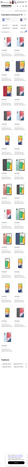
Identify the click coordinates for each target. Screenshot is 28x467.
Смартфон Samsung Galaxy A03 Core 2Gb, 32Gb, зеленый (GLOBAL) (19, 178)
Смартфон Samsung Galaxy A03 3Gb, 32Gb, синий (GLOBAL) (20, 276)
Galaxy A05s (23, 25)
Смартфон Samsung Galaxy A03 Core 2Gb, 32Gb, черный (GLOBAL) (6, 178)
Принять (16, 462)
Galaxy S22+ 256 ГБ (6, 364)
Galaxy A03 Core (6, 28)
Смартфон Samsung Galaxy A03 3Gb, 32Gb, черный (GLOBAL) (19, 153)
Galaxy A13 (23, 28)
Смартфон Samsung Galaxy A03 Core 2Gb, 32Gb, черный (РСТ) (19, 202)
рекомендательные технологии (15, 456)
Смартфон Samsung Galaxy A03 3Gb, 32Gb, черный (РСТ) (6, 79)
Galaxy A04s (15, 25)
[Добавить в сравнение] (12, 35)
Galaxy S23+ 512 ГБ (18, 364)
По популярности (5, 32)
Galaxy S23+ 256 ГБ (6, 366)
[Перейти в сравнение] (20, 6)
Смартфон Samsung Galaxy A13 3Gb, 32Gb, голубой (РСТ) (20, 55)
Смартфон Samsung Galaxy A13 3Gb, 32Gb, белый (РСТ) (7, 55)
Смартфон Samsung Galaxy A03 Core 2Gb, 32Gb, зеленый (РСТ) (19, 227)
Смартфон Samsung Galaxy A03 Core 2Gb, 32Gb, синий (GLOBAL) (19, 252)
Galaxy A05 (14, 28)
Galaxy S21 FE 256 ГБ (18, 366)
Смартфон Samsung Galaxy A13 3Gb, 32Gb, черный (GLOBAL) (7, 128)
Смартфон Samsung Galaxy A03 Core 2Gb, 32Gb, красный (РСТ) (6, 252)
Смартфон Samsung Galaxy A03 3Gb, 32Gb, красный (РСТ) (6, 104)
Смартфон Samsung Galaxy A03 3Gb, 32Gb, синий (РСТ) (20, 79)
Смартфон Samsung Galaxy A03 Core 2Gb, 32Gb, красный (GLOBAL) (7, 202)
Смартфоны (9, 10)
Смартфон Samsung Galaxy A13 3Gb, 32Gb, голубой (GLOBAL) (20, 128)
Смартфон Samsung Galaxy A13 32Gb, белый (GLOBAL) (6, 227)
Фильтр (23, 32)
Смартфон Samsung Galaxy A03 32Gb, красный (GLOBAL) (7, 153)
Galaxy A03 (4, 25)
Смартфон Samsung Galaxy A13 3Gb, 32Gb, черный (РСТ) (20, 104)
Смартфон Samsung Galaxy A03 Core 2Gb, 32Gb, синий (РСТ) (6, 276)
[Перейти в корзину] (23, 6)
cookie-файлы (19, 455)
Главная (3, 10)
